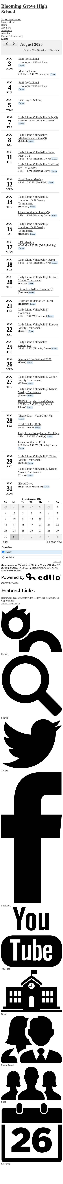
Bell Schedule (48, 598)
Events (8, 552)
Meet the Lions (27, 71)
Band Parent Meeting (30, 179)
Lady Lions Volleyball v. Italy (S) (38, 117)
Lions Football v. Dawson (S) (35, 289)
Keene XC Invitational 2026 (35, 359)
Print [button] (26, 50)
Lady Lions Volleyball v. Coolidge (38, 433)
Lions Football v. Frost (31, 442)
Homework (6, 598)
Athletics (9, 557)
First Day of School (29, 100)
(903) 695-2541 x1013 (47, 567)
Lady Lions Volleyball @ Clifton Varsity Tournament (37, 378)
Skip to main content (11, 19)
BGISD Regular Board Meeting (36, 401)
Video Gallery (34, 598)
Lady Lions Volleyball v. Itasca (36, 259)
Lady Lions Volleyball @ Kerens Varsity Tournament (37, 390)
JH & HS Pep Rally (29, 424)
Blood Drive (25, 483)
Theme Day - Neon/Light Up (35, 415)
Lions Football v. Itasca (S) (34, 212)
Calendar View (54, 542)
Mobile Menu (7, 22)
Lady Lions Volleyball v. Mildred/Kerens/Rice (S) (33, 136)
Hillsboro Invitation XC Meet (35, 300)
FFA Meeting (26, 242)
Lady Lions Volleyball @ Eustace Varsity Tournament (38, 278)
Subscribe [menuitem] (55, 50)
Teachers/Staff (20, 598)
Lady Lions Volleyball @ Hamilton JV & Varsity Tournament (33, 200)
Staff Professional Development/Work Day (32, 60)
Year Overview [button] (39, 50)
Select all (57, 561)
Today (4, 542)
